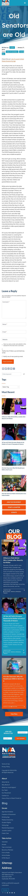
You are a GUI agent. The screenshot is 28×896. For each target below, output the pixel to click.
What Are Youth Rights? (9, 787)
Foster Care (5, 833)
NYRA (12, 47)
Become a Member (7, 850)
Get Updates (20, 738)
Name (4, 324)
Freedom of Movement (9, 814)
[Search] (24, 374)
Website (4, 339)
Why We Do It (6, 785)
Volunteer (5, 842)
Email (4, 332)
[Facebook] (3, 893)
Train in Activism (6, 847)
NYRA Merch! (6, 858)
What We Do (5, 782)
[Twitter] (5, 893)
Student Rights (6, 822)
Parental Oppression (16, 591)
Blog (4, 803)
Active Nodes (6, 855)
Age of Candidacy (12, 52)
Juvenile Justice (6, 830)
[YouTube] (10, 893)
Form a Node (6, 852)
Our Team (5, 790)
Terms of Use (6, 764)
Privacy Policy (6, 766)
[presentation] (14, 406)
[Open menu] (24, 3)
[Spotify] (14, 893)
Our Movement (6, 793)
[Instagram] (7, 893)
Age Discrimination (7, 812)
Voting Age (5, 825)
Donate (4, 844)
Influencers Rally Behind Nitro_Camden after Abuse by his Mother (13, 560)
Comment (6, 302)
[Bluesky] (12, 893)
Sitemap (7, 863)
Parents (5, 593)
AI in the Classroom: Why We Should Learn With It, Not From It (13, 679)
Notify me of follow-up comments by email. (13, 351)
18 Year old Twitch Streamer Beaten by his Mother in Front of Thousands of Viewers (14, 618)
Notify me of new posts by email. (13, 356)
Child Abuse (7, 591)
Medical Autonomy (7, 820)
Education (14, 706)
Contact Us (5, 795)
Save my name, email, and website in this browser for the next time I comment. (15, 344)
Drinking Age (5, 817)
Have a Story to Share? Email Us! (11, 798)
